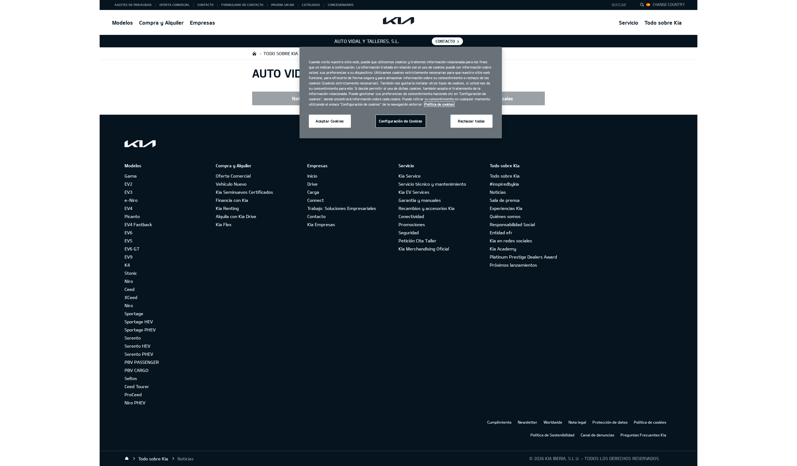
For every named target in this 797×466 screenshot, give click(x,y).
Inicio (312, 175)
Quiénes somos (505, 216)
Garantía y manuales (419, 200)
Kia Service (409, 175)
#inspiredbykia (504, 184)
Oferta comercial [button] (174, 5)
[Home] (127, 458)
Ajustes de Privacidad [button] (133, 5)
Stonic (131, 273)
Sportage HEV (139, 321)
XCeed (131, 297)
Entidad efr (501, 232)
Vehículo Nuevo (231, 184)
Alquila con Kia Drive (236, 216)
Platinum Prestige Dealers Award (523, 256)
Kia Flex (223, 224)
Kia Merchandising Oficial (423, 248)
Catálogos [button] (311, 5)
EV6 (128, 232)
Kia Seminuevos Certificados (244, 192)
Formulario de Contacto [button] (242, 5)
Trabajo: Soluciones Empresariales (341, 208)
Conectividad (411, 216)
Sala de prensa (505, 200)
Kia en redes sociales (511, 240)
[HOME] (254, 53)
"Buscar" (644, 5)
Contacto (316, 216)
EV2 (128, 184)
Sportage (134, 313)
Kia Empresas (321, 224)
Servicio (628, 22)
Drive (312, 184)
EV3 (128, 192)
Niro (129, 281)
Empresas (202, 22)
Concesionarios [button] (341, 5)
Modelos (122, 22)
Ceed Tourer (137, 386)
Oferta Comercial (233, 175)
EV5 (128, 240)
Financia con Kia (232, 200)
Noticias (498, 192)
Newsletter (527, 422)
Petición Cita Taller (417, 240)
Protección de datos (610, 422)
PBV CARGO (137, 370)
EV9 (128, 256)
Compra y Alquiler (161, 22)
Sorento (133, 337)
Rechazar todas (471, 121)
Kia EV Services (413, 192)
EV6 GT (132, 248)
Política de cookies (650, 422)
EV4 (128, 208)
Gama (131, 175)
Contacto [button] (205, 5)
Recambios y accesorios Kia (426, 208)
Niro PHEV (135, 402)
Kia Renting (227, 208)
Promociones (411, 224)
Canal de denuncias (597, 435)
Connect (315, 200)
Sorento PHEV (139, 354)
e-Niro (131, 200)
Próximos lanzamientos (513, 265)
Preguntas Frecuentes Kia (643, 435)
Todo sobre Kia (663, 22)
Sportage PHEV (140, 329)
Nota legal (577, 422)
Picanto (132, 216)
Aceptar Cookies (330, 121)
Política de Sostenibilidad (552, 435)
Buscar (619, 4)
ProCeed (133, 394)
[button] (621, 5)
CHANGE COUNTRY (669, 4)
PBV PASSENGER (142, 362)
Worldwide (553, 422)
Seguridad (408, 232)
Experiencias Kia (506, 208)
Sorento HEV (137, 346)
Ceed (129, 289)
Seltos (131, 378)
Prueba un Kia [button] (282, 5)
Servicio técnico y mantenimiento (432, 184)
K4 (127, 265)
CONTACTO (445, 41)
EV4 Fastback (138, 224)
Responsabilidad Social (512, 224)
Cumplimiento (499, 422)
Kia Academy (503, 248)
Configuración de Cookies (400, 121)
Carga (313, 192)
